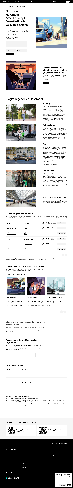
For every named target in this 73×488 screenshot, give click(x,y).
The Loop (26, 223)
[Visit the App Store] (16, 478)
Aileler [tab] (14, 274)
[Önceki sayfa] (63, 255)
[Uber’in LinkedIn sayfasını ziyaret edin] (6, 473)
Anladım (69, 485)
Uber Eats (25, 1)
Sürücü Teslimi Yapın (16, 1)
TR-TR (55, 1)
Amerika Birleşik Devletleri (11, 6)
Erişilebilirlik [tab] (26, 274)
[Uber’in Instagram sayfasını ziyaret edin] (11, 473)
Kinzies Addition (11, 234)
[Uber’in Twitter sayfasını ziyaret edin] (14, 473)
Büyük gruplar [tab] (9, 274)
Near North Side (11, 228)
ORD (8, 223)
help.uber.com (61, 400)
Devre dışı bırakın (63, 485)
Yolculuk (9, 1)
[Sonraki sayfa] (66, 255)
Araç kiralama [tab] (19, 274)
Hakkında (30, 1)
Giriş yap (63, 1)
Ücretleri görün (10, 54)
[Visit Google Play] (9, 478)
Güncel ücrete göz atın (62, 222)
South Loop (27, 250)
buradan (59, 482)
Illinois (18, 6)
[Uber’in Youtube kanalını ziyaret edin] (9, 473)
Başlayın (45, 83)
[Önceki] (61, 311)
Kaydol (68, 1)
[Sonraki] (64, 311)
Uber (4, 1)
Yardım (59, 1)
